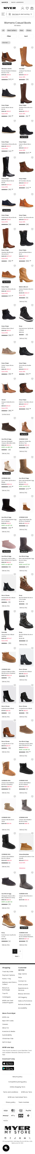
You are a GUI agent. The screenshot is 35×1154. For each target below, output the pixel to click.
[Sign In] (22, 8)
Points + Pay (6, 979)
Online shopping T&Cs (17, 1087)
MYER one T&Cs (26, 1092)
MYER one (5, 1017)
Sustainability (7, 1035)
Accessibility (22, 1008)
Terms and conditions (10, 1092)
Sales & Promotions (25, 1001)
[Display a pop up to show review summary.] (13, 80)
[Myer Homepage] (10, 9)
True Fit (5, 993)
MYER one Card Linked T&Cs (17, 1097)
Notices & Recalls (24, 1004)
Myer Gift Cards (8, 1021)
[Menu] (3, 14)
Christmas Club (7, 1039)
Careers (5, 1024)
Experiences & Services (23, 989)
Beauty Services (24, 994)
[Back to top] (31, 1150)
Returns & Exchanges (6, 989)
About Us (5, 1028)
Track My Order (7, 972)
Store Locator (23, 985)
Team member (23, 1102)
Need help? (6, 1148)
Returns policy (17, 1077)
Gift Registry (22, 997)
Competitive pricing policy (17, 1082)
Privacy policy (10, 1102)
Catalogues (6, 997)
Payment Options (8, 975)
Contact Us (22, 981)
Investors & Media (8, 1031)
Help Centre (22, 974)
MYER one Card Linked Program (7, 1002)
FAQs (20, 977)
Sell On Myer (6, 1042)
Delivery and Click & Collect (9, 983)
